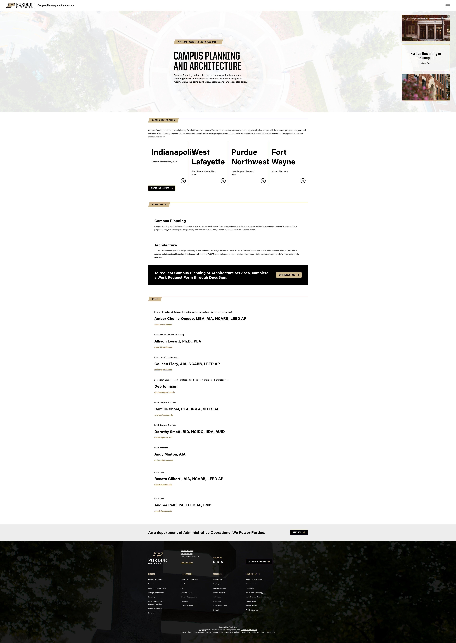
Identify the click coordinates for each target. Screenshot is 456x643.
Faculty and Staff (219, 592)
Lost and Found (186, 592)
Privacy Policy (260, 632)
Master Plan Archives (160, 188)
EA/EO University (198, 632)
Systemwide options (257, 561)
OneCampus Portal (220, 605)
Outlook (216, 610)
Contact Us (271, 632)
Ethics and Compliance (189, 579)
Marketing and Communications (257, 597)
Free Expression (227, 632)
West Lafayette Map (155, 579)
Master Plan (425, 63)
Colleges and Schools (156, 592)
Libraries (151, 613)
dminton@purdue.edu (163, 460)
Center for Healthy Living (157, 588)
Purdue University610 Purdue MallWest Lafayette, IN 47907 (190, 553)
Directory (151, 597)
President (184, 601)
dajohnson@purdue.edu (164, 392)
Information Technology (254, 592)
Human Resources (155, 608)
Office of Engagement (189, 597)
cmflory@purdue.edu (163, 369)
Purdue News (251, 601)
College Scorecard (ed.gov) (244, 632)
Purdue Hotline (251, 605)
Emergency (250, 588)
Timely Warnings (252, 610)
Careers (151, 584)
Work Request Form (287, 275)
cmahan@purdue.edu (163, 414)
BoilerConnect (218, 579)
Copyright (202, 630)
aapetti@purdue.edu (163, 510)
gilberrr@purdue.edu (163, 484)
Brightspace (217, 584)
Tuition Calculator (187, 605)
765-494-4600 (187, 562)
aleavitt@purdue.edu (163, 347)
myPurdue (217, 597)
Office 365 (217, 601)
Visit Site (297, 532)
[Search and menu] (447, 5)
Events (183, 584)
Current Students (219, 588)
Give (182, 588)
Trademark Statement (249, 630)
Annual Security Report (254, 579)
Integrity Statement (213, 632)
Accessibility (186, 632)
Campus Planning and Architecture (56, 5)
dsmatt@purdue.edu (163, 437)
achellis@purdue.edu (163, 324)
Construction (250, 584)
